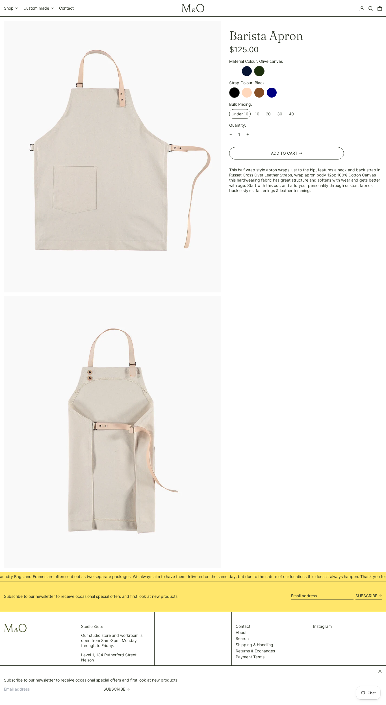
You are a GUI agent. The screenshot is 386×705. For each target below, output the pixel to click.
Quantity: (237, 124)
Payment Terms (250, 656)
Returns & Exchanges (255, 650)
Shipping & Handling (254, 644)
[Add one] (247, 134)
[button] (370, 8)
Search (242, 638)
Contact (66, 8)
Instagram (322, 626)
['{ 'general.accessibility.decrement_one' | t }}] (230, 134)
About (241, 632)
